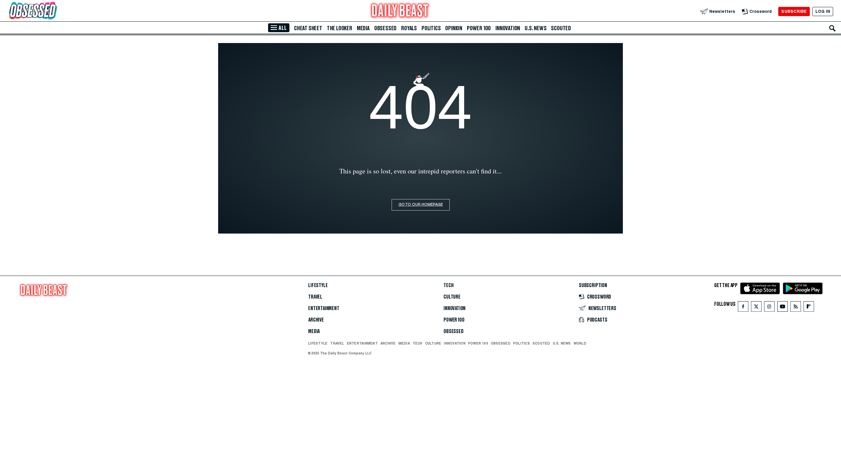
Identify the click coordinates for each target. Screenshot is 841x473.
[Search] (832, 28)
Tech (448, 285)
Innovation (507, 28)
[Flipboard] (809, 308)
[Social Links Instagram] (769, 308)
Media (363, 28)
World (580, 343)
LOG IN (822, 11)
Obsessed (385, 28)
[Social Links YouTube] (782, 308)
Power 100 (479, 28)
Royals (409, 28)
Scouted (561, 28)
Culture (452, 297)
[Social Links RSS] (795, 308)
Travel (315, 297)
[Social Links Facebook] (743, 308)
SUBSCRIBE (794, 11)
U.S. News (535, 28)
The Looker (339, 28)
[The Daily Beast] (400, 11)
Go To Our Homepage (420, 205)
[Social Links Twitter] (756, 308)
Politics (431, 28)
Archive (316, 320)
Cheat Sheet (308, 28)
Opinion (453, 28)
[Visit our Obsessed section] (54, 11)
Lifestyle (318, 285)
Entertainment (323, 308)
